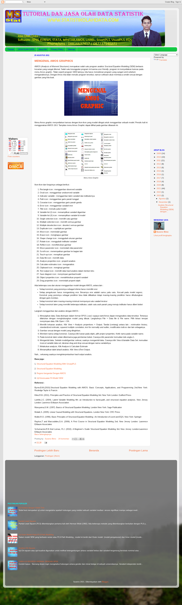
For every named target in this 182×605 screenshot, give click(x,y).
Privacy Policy (57, 49)
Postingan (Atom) (52, 456)
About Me (43, 49)
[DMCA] (16, 169)
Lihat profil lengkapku (163, 235)
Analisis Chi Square (27, 548)
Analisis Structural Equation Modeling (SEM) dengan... (166, 208)
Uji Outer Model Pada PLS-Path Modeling (36, 535)
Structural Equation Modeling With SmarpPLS (56, 364)
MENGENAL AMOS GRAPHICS (54, 60)
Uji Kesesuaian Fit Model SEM (50, 378)
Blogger (105, 582)
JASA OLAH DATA (26, 49)
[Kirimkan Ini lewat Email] (73, 439)
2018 (159, 182)
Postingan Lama (138, 450)
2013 (159, 168)
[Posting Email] (45, 442)
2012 (159, 164)
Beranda (94, 450)
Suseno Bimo (162, 232)
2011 (159, 161)
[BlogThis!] (75, 439)
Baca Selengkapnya (43, 434)
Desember (163, 202)
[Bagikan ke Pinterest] (83, 439)
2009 (159, 153)
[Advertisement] (18, 93)
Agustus (162, 199)
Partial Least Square (27, 521)
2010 (159, 157)
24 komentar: (64, 439)
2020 (159, 185)
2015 (159, 171)
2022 (159, 192)
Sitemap (71, 49)
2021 (159, 188)
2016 (159, 174)
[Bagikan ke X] (78, 439)
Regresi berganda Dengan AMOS (51, 373)
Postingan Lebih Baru (46, 450)
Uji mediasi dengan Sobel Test (31, 508)
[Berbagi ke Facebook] (80, 439)
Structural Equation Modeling (49, 369)
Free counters (14, 157)
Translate (163, 60)
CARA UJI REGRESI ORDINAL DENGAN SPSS (38, 562)
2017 (159, 178)
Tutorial (10, 49)
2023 (159, 196)
